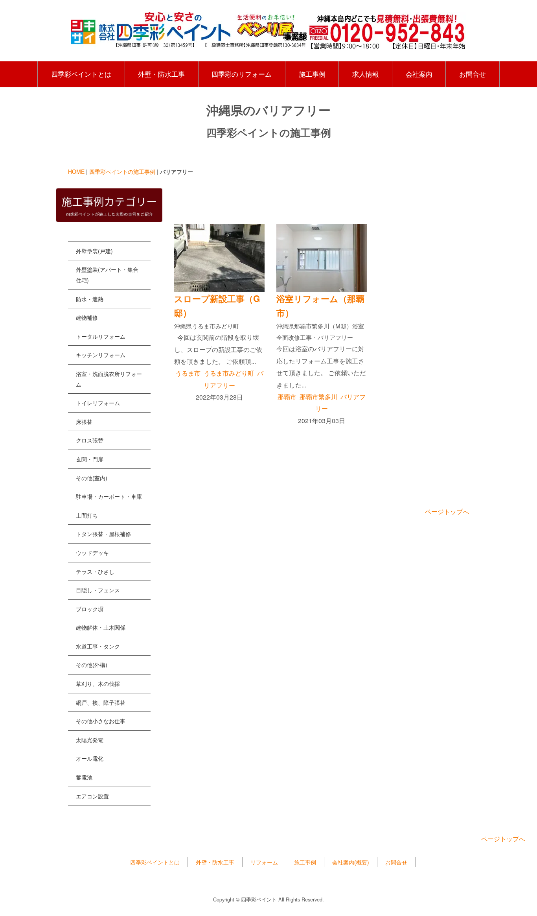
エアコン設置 (92, 796)
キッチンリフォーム (100, 355)
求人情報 (365, 74)
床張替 (84, 422)
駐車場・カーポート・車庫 (109, 496)
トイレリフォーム (98, 403)
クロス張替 (89, 440)
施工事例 (312, 74)
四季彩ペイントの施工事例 (122, 171)
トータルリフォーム (100, 336)
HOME (76, 171)
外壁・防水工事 (161, 74)
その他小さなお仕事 (100, 721)
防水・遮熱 (89, 299)
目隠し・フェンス (98, 590)
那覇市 (287, 396)
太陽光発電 (89, 740)
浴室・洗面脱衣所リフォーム (109, 379)
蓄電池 (84, 777)
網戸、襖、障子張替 (100, 702)
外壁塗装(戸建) (94, 251)
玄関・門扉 (89, 459)
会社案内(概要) (350, 862)
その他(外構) (91, 665)
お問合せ (472, 74)
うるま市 (187, 373)
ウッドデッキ (92, 553)
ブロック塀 (89, 609)
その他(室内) (91, 478)
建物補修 (87, 317)
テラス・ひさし (95, 571)
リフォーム (264, 862)
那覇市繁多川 (318, 396)
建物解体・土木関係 (100, 627)
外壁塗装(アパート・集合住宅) (107, 274)
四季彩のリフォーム (241, 74)
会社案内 (419, 74)
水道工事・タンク (98, 646)
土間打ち (87, 515)
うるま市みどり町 (229, 373)
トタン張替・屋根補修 (103, 534)
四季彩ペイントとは (81, 74)
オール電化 (89, 758)
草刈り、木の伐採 (98, 683)
